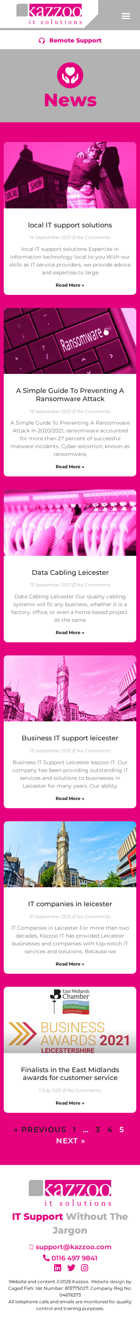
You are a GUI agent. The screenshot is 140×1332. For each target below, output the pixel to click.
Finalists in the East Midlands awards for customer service (70, 1074)
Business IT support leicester (70, 738)
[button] (126, 16)
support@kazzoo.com (74, 1247)
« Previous (40, 1129)
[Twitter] (71, 1268)
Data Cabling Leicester (70, 573)
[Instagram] (85, 1268)
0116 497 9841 (74, 1258)
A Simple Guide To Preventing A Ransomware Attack (70, 395)
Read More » (70, 285)
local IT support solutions (70, 225)
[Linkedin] (58, 1268)
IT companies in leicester (70, 904)
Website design (108, 1281)
